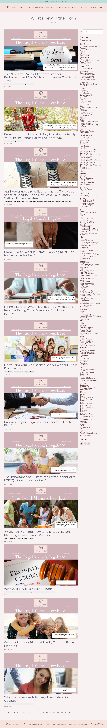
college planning (22, 84)
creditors (83, 110)
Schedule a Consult (36, 724)
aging (82, 52)
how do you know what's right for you (90, 244)
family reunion (12, 538)
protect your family (87, 353)
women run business (88, 433)
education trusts (86, 136)
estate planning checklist (90, 154)
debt (82, 120)
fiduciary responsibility (89, 197)
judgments (84, 263)
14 (54, 713)
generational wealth (88, 212)
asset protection (8, 84)
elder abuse (84, 140)
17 (65, 713)
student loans (30, 84)
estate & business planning (90, 150)
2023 (82, 41)
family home (85, 179)
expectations (40, 201)
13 (50, 713)
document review (87, 131)
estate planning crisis (88, 159)
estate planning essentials (90, 161)
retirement (84, 364)
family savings (86, 186)
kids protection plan (18, 371)
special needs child (87, 379)
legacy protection (87, 278)
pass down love (86, 327)
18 (69, 713)
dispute (83, 126)
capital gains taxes (87, 79)
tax (81, 391)
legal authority (86, 281)
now (82, 322)
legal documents (87, 283)
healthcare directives (88, 233)
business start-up (87, 78)
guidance (83, 231)
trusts (66, 201)
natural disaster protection (90, 316)
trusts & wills (85, 413)
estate (82, 148)
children (83, 87)
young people (85, 435)
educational (84, 137)
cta (81, 117)
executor (83, 167)
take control (85, 389)
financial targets (86, 205)
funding (22, 703)
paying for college (87, 330)
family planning (86, 181)
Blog (80, 7)
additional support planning (91, 46)
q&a (81, 357)
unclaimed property (88, 416)
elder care (84, 142)
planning (83, 338)
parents (83, 325)
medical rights (86, 305)
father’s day (85, 194)
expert (82, 170)
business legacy (86, 73)
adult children (8, 703)
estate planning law (88, 164)
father (82, 192)
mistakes (83, 310)
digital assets (85, 123)
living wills (47, 592)
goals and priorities (87, 219)
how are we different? (89, 242)
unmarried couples (87, 419)
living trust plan (86, 299)
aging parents (85, 54)
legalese (83, 288)
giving (82, 217)
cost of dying (85, 101)
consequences (85, 93)
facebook (83, 172)
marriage (83, 302)
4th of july (84, 45)
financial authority (87, 200)
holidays (83, 239)
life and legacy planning (10, 141)
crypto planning (86, 112)
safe (81, 368)
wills (70, 201)
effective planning (87, 139)
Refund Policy (62, 724)
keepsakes (84, 267)
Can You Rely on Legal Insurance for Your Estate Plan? (38, 423)
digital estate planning (89, 125)
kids (81, 269)
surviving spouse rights (89, 388)
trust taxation (85, 408)
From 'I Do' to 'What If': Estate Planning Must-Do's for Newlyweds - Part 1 (39, 253)
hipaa (82, 237)
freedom (83, 208)
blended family (28, 592)
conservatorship (86, 95)
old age (83, 324)
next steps (84, 319)
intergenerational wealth (89, 255)
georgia (83, 214)
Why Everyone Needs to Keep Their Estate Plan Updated (37, 699)
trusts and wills (86, 415)
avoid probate (20, 201)
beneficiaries (85, 65)
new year (83, 317)
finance (83, 198)
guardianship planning (89, 230)
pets (82, 335)
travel (82, 400)
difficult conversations (89, 121)
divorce (83, 128)
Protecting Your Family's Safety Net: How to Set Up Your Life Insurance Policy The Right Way (40, 136)
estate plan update (87, 151)
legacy (82, 277)
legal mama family (87, 284)
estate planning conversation (86, 156)
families (83, 175)
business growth (86, 71)
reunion (31, 538)
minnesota (84, 306)
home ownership (87, 241)
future (82, 211)
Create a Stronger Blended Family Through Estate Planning (39, 644)
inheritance (84, 248)
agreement (84, 56)
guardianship (85, 226)
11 (43, 713)
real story (84, 361)
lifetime (83, 297)
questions (84, 360)
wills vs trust (85, 427)
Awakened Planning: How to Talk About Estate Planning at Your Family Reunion (37, 533)
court (26, 201)
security (83, 375)
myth (82, 313)
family (6, 538)
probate (53, 592)
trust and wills (86, 404)
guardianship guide (87, 228)
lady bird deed (86, 272)
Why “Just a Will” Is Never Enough (28, 588)
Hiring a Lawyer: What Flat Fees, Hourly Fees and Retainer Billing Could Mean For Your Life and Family (38, 310)
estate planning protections (91, 165)
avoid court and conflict (10, 201)
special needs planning (89, 380)
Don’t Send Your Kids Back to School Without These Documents (41, 366)
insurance (83, 252)
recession (84, 363)
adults (82, 51)
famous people (86, 189)
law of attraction (87, 273)
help (82, 236)
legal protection (86, 286)
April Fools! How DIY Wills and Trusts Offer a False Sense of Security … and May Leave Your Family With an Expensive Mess (39, 195)
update (27, 703)
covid (82, 106)
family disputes (86, 178)
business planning (87, 76)
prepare (83, 347)
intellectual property (88, 253)
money (82, 311)
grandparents (85, 223)
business (83, 70)
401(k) (82, 43)
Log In (86, 7)
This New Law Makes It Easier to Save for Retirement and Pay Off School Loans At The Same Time (40, 77)
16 (62, 713)
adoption (83, 48)
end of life (84, 145)
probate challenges (87, 350)
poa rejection (85, 342)
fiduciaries (84, 195)
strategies (84, 385)
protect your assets (87, 352)
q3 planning (84, 358)
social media (85, 377)
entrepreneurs (85, 147)
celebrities (84, 82)
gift (81, 215)
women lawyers (86, 432)
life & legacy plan (87, 291)
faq (42, 592)
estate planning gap (88, 162)
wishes (32, 703)
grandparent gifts (87, 222)
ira (81, 259)
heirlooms (84, 234)
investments (85, 258)
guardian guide (86, 225)
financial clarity (86, 201)
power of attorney (87, 346)
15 (58, 713)
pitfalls (82, 336)
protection (84, 355)
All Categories (85, 40)
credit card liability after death (90, 108)
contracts (83, 98)
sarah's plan (84, 371)
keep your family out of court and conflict (54, 201)
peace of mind (85, 331)
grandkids (84, 220)
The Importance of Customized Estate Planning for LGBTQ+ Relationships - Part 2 (40, 478)
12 (47, 713)
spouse (83, 383)
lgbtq (82, 289)
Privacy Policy (50, 724)
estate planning (32, 201)
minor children (85, 308)
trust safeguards (86, 407)
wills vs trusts (85, 429)
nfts (81, 321)
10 (39, 713)
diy (81, 129)
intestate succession (88, 256)
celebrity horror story (88, 84)
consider (83, 96)
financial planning (87, 203)
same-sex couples (87, 369)
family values (85, 187)
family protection (87, 183)
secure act (84, 374)
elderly (82, 143)
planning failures (86, 341)
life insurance (20, 141)
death (82, 118)
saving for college (87, 372)
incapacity (84, 247)
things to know (86, 399)
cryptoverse (84, 115)
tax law (83, 393)
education (84, 134)
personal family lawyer (89, 333)
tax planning (85, 394)
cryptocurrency (86, 114)
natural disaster (86, 314)
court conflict (85, 104)
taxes (82, 396)
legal (82, 280)
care (82, 81)
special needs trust (87, 382)
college (15, 84)
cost (82, 99)
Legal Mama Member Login (78, 724)
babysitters (84, 63)
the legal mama (86, 397)
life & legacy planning (29, 371)
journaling (84, 261)
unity (82, 418)
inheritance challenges (89, 250)
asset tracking (85, 59)
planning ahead (86, 339)
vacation (83, 422)
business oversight (87, 74)
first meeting (85, 206)
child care (84, 85)
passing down (85, 328)
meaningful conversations (90, 303)
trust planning (85, 405)
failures (83, 173)
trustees (83, 410)
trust (82, 402)
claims (82, 89)
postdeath (84, 344)
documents (84, 132)
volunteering (85, 424)
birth (82, 67)
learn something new (89, 275)
